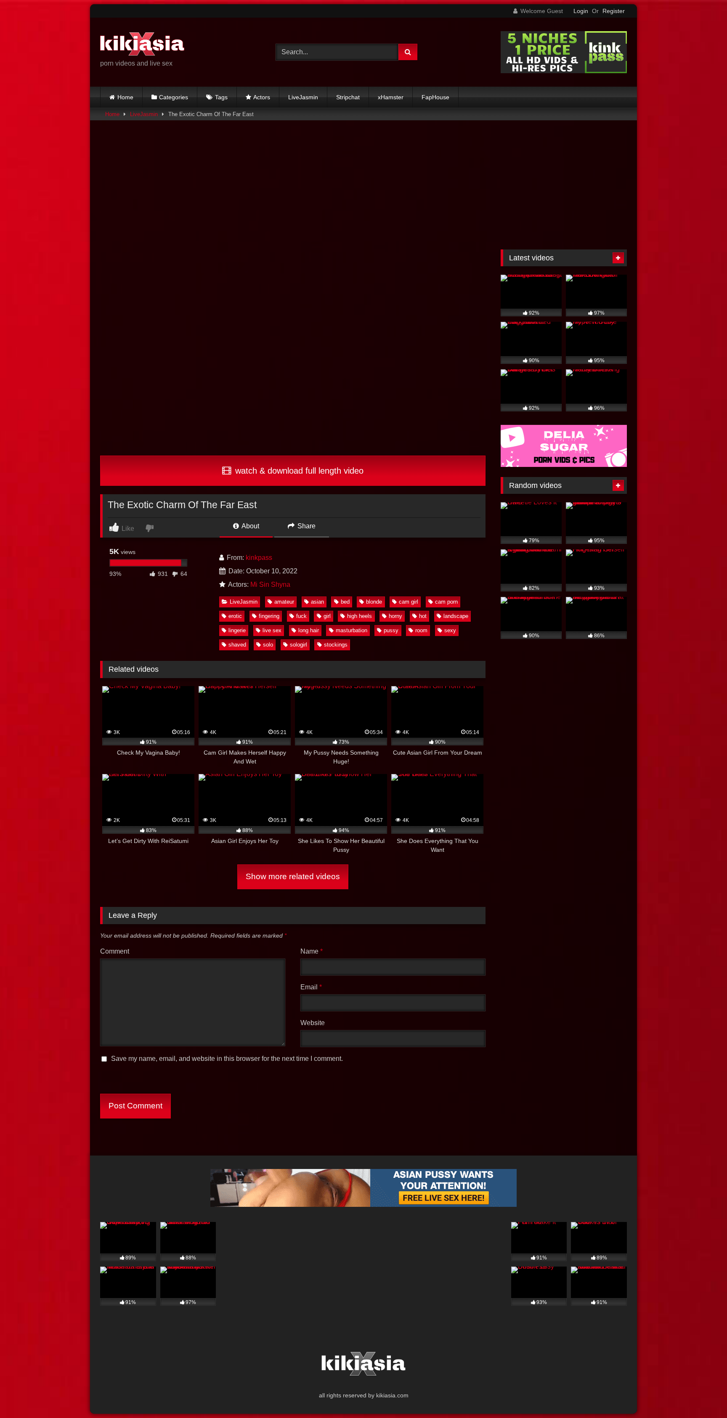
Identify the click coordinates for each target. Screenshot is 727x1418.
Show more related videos (293, 876)
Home (125, 97)
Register (613, 11)
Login (580, 11)
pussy (391, 630)
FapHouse (435, 97)
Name (311, 951)
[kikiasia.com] (142, 45)
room (421, 630)
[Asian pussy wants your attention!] (363, 1204)
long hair (308, 630)
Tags (221, 97)
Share (306, 526)
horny (395, 616)
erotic (235, 616)
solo (268, 644)
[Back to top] (701, 1393)
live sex (272, 630)
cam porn (446, 602)
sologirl (298, 644)
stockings (336, 644)
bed (345, 602)
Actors (261, 97)
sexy (450, 630)
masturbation (351, 630)
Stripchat (348, 97)
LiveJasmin (303, 97)
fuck (301, 616)
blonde (374, 602)
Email (311, 987)
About (249, 526)
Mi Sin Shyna (270, 584)
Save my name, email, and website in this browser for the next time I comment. (227, 1058)
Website (312, 1022)
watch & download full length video (298, 470)
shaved (237, 644)
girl (327, 616)
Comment (114, 951)
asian (317, 602)
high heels (359, 616)
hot (423, 616)
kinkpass (259, 557)
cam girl (408, 602)
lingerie (237, 630)
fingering (269, 616)
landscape (455, 616)
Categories (173, 97)
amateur (284, 602)
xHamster (390, 97)
